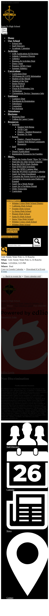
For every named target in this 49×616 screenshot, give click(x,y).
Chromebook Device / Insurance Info (28, 93)
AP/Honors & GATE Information (26, 76)
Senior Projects (18, 83)
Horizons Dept (18, 117)
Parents (15, 137)
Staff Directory (18, 46)
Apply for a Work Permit (22, 184)
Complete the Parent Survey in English (28, 176)
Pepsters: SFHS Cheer (21, 66)
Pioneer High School (21, 214)
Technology (17, 91)
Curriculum (17, 191)
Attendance (17, 103)
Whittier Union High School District (27, 203)
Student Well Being (25, 127)
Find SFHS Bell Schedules (23, 166)
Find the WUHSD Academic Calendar (28, 171)
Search (4, 245)
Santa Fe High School (21, 216)
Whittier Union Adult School (24, 222)
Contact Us (11, 308)
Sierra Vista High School (22, 219)
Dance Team (17, 63)
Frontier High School (21, 209)
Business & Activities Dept (23, 61)
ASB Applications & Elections (25, 54)
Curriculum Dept (19, 74)
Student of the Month (21, 78)
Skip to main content (10, 2)
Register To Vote (24, 134)
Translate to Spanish (9, 237)
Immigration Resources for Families (27, 154)
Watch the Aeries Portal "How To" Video (30, 159)
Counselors (17, 106)
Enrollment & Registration (23, 101)
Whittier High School (21, 224)
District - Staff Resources (28, 149)
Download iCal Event (35, 269)
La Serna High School (21, 211)
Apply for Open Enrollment (24, 174)
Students (15, 124)
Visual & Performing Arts (23, 88)
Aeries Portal (12, 232)
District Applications (21, 151)
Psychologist (17, 108)
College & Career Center (22, 119)
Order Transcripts (19, 189)
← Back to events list (12, 276)
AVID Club (22, 129)
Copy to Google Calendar (12, 269)
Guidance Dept (18, 99)
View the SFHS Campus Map (25, 169)
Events (4, 272)
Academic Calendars (21, 48)
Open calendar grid (32, 276)
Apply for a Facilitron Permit (24, 186)
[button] (14, 40)
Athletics (16, 58)
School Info (17, 43)
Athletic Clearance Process (23, 56)
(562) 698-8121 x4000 (23, 306)
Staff (14, 146)
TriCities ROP (18, 86)
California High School (22, 206)
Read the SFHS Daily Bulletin (25, 164)
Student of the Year (20, 81)
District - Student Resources (29, 132)
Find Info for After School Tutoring (27, 162)
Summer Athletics (19, 68)
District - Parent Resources (28, 139)
